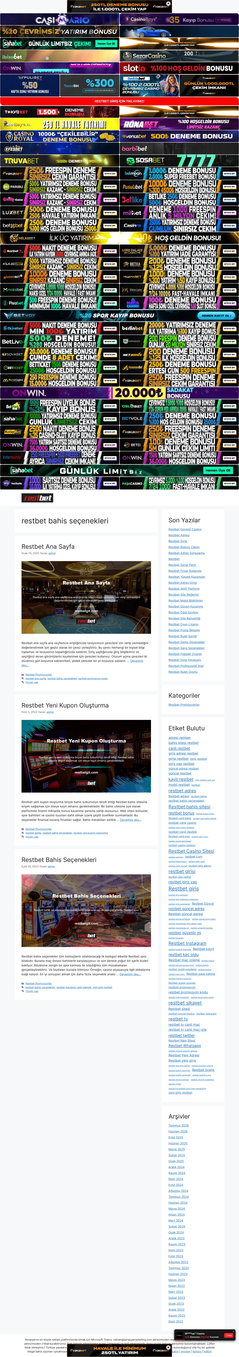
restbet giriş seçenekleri (179, 904)
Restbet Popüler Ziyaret (185, 654)
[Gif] (119, 238)
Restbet (174, 559)
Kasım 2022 (176, 1315)
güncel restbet (179, 773)
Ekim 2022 (175, 1321)
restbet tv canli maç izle (187, 1030)
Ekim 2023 (175, 1250)
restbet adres (33, 832)
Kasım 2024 (176, 1173)
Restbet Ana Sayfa (48, 546)
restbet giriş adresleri (178, 895)
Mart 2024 (175, 1220)
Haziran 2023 (178, 1274)
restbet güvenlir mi (184, 932)
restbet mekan (208, 961)
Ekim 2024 (175, 1179)
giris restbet (198, 759)
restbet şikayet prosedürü (202, 1080)
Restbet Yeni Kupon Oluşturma (65, 705)
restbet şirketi (174, 1084)
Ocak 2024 (176, 1232)
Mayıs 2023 (176, 1280)
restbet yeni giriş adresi (179, 1066)
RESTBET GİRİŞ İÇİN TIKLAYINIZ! (119, 101)
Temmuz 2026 (178, 1125)
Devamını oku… (130, 820)
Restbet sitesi (179, 1009)
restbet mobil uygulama (182, 969)
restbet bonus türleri (205, 814)
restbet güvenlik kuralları (202, 928)
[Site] (59, 173)
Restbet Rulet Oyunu (183, 672)
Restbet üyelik (203, 1070)
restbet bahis (199, 796)
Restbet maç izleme (184, 960)
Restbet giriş (183, 889)
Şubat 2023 (176, 1298)
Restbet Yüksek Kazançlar (186, 577)
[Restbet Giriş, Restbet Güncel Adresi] (37, 497)
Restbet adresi (178, 796)
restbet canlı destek (182, 832)
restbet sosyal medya (181, 1013)
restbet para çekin (176, 974)
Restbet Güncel (203, 903)
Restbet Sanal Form (182, 565)
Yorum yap (32, 682)
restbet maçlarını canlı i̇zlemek (73, 987)
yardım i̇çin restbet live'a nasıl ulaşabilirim (187, 1088)
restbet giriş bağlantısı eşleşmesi (183, 899)
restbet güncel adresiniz (179, 919)
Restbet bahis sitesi (189, 806)
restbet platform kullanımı (179, 979)
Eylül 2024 (175, 1185)
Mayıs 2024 (176, 1208)
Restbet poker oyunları (182, 983)
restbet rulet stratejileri (178, 997)
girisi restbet (178, 759)
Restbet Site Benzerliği (184, 618)
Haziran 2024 (178, 1202)
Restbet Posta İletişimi (184, 630)
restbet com (193, 856)
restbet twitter (181, 1035)
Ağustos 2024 (178, 1191)
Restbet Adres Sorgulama (186, 553)
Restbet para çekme (201, 974)
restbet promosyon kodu (93, 678)
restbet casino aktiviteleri (179, 841)
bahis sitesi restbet (183, 743)
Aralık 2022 (176, 1309)
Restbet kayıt (203, 949)
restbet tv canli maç (184, 1024)
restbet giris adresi (200, 865)
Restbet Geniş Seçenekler (186, 642)
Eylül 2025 (175, 1137)
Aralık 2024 (176, 1167)
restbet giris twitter (179, 877)
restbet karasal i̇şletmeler (179, 949)
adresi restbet (179, 738)
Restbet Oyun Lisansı (183, 624)
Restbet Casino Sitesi (191, 851)
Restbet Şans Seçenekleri (186, 648)
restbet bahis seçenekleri (62, 678)
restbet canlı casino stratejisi (181, 827)
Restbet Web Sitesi (181, 1040)
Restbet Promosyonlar (39, 674)
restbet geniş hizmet (177, 866)
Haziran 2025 (177, 1143)
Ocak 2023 (176, 1303)
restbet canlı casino (182, 823)
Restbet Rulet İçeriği (182, 636)
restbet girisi (181, 871)
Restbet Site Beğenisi (183, 594)
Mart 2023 (175, 1292)
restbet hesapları (176, 938)
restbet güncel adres (186, 908)
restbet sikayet (185, 1003)
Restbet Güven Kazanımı (185, 606)
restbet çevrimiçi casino (202, 1066)
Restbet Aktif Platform (184, 588)
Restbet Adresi (178, 535)
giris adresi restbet (183, 753)
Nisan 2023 (176, 1286)
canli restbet (179, 748)
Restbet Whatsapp (184, 1045)
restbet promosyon (181, 987)
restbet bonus (181, 813)
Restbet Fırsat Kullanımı (185, 571)
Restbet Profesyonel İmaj (186, 666)
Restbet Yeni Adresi (183, 1055)
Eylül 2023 (175, 1256)
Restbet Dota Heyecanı (184, 660)
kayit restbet (181, 779)
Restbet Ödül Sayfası (183, 612)
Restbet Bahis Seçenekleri (59, 859)
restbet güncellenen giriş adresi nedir (185, 924)
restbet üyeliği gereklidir (179, 1075)
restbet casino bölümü (181, 845)
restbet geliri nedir (196, 861)
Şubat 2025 (176, 1155)
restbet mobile (202, 965)
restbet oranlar (204, 969)
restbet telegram (206, 1013)
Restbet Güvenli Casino (184, 529)
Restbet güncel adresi (185, 914)
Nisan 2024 (176, 1214)
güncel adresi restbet (183, 768)
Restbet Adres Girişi (182, 583)
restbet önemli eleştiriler (179, 1070)
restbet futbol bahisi (177, 861)
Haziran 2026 (178, 1131)
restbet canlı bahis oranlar (204, 818)
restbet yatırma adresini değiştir (182, 1051)
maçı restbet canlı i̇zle (205, 780)
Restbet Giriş (177, 541)
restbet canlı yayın (200, 837)
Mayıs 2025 (176, 1149)
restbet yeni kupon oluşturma (90, 832)
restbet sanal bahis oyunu (202, 997)
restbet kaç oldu (183, 954)
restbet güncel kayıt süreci (204, 919)
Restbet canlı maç (179, 836)
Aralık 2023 (176, 1238)
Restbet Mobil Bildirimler (185, 600)
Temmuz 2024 (178, 1197)
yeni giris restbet (102, 987)
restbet (195, 785)
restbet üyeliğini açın (201, 1075)
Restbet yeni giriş (182, 1060)
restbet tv (178, 1018)
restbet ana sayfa (36, 678)
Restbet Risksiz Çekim (184, 547)
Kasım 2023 (176, 1244)
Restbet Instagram (187, 943)
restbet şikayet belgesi (178, 1080)
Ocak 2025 (176, 1161)
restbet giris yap (182, 882)
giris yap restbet (181, 764)
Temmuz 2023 (178, 1268)
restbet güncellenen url (178, 928)
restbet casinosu (175, 857)
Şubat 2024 (176, 1226)
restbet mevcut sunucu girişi (181, 965)
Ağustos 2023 (178, 1262)
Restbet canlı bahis (179, 818)
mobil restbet (179, 785)
